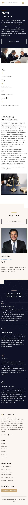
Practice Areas (5, 448)
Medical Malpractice (7, 477)
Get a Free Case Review (9, 490)
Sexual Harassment (6, 474)
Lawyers (3, 451)
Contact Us (4, 457)
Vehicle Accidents (6, 466)
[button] (23, 2)
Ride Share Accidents (7, 480)
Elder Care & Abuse (6, 472)
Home (3, 443)
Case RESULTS (14, 41)
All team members (14, 221)
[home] (9, 3)
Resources (4, 454)
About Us (4, 446)
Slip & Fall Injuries (6, 469)
